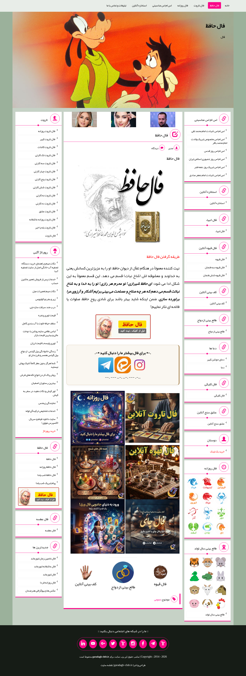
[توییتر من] (113, 643)
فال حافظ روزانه (48, 467)
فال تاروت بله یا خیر (45, 227)
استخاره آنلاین (139, 5)
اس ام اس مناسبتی (162, 5)
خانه (227, 5)
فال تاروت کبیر (48, 139)
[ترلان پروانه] (123, 120)
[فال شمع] (98, 473)
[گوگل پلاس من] (103, 643)
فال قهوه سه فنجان (214, 267)
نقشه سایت (107, 665)
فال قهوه (219, 259)
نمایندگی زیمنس (47, 402)
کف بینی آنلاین (217, 303)
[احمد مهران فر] (162, 120)
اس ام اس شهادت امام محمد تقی (207, 131)
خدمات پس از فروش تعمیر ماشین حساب (39, 281)
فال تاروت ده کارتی (46, 203)
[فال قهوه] (152, 473)
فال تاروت (199, 5)
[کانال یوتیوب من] (93, 643)
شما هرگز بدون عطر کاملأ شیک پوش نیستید (38, 364)
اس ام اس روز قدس (214, 151)
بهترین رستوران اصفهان (43, 383)
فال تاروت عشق (47, 211)
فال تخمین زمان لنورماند (43, 558)
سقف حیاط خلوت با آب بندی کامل (39, 323)
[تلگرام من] (153, 643)
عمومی (157, 599)
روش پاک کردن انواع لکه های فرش (38, 375)
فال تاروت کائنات (47, 147)
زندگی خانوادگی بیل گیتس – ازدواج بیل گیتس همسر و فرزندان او (39, 353)
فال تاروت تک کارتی (45, 155)
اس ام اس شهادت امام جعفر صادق (206, 175)
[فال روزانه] (98, 419)
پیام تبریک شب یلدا (46, 482)
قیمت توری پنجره (47, 315)
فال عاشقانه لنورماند (45, 566)
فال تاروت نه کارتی (46, 195)
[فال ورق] (98, 527)
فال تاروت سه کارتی (45, 163)
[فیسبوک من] (143, 643)
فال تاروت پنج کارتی (45, 179)
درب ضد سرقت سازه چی (43, 307)
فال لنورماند (49, 574)
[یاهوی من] (163, 643)
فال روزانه (182, 5)
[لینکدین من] (83, 643)
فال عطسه (50, 530)
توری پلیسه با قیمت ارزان (43, 343)
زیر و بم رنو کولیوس (45, 299)
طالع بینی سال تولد (214, 614)
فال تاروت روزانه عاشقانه (42, 219)
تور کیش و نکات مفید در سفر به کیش (40, 393)
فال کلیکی (219, 395)
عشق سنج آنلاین (216, 423)
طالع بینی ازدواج (216, 331)
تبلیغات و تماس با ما (116, 5)
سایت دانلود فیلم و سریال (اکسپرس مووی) (43, 420)
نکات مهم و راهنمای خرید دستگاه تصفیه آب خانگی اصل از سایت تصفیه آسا (39, 267)
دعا (222, 367)
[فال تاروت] (152, 419)
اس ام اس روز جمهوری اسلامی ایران (206, 159)
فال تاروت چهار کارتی (45, 171)
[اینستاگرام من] (133, 643)
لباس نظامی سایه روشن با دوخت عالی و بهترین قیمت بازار (40, 333)
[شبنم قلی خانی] (84, 120)
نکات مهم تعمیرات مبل (44, 291)
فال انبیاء (219, 231)
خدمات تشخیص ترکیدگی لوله (41, 411)
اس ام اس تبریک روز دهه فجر (209, 167)
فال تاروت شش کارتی (44, 187)
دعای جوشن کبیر (215, 359)
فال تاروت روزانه (47, 131)
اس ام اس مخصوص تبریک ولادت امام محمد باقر (209, 140)
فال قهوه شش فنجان (213, 275)
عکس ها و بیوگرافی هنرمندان (40, 590)
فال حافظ (214, 5)
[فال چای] (152, 527)
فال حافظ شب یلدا (46, 475)
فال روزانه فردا (48, 582)
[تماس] (123, 643)
